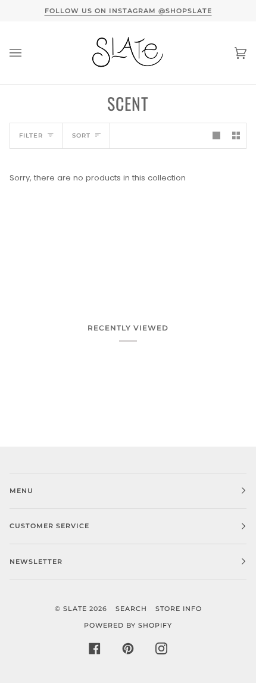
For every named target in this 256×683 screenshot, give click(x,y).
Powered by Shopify (128, 625)
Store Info (178, 608)
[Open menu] (27, 53)
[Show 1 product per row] (216, 135)
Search (131, 608)
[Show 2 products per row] (236, 135)
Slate (75, 608)
